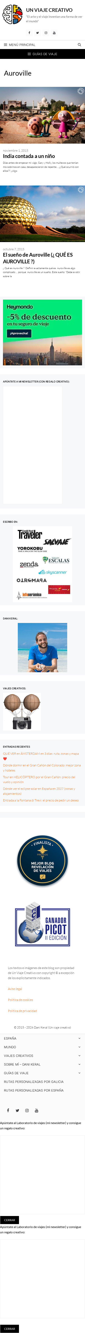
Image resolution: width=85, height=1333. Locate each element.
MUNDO (10, 1047)
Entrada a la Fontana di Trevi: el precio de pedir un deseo (41, 800)
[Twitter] (37, 33)
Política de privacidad (22, 1011)
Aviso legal (15, 989)
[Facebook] (29, 33)
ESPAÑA (10, 1038)
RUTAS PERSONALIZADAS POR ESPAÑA (34, 1090)
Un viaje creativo (49, 10)
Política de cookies (20, 1000)
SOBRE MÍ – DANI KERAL (22, 1064)
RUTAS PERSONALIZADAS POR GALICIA (34, 1082)
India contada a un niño (29, 156)
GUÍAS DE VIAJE (16, 1073)
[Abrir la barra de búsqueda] (79, 44)
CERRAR (9, 1220)
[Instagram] (45, 33)
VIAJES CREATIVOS (18, 1056)
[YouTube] (54, 33)
